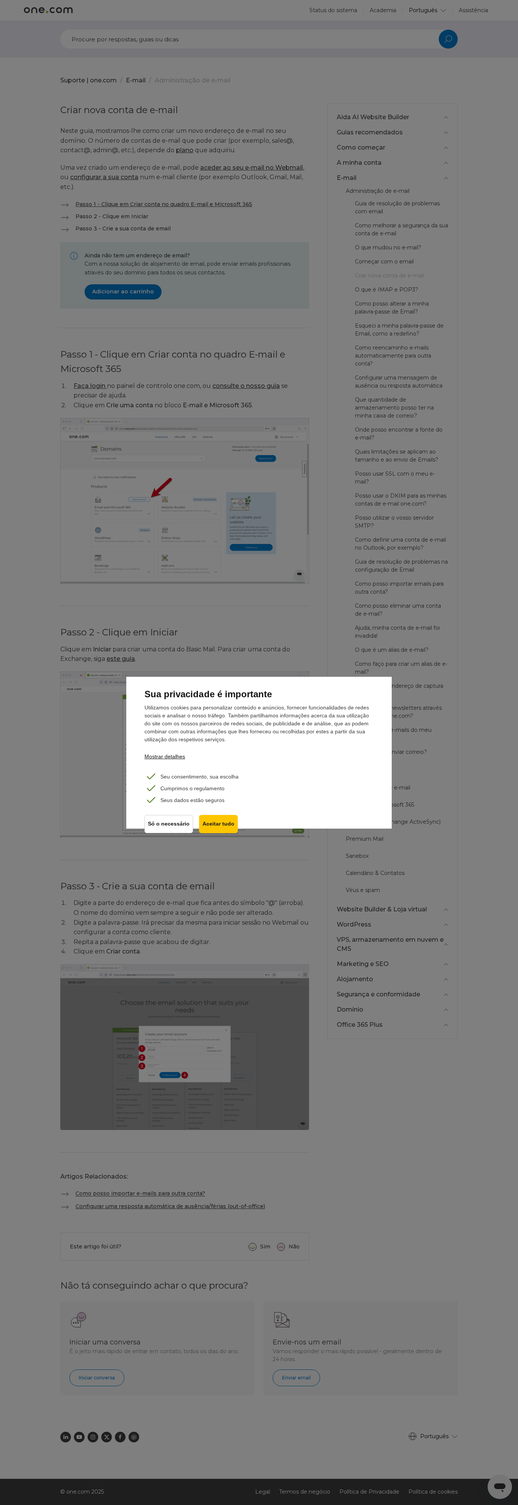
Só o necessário (169, 824)
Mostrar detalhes (164, 756)
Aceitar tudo (218, 824)
